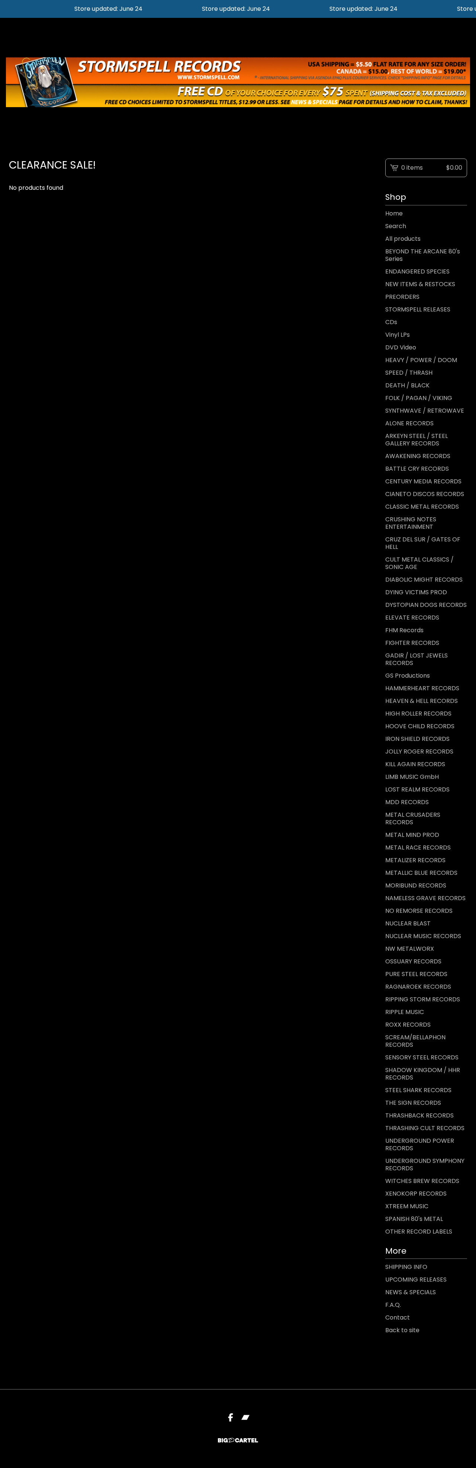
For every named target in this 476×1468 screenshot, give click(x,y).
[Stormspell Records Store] (238, 82)
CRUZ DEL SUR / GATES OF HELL (422, 543)
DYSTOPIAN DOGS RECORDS (426, 605)
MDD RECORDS (407, 802)
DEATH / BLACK (407, 385)
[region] (238, 9)
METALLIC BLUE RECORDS (421, 873)
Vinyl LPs (397, 334)
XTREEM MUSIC (406, 1206)
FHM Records (404, 630)
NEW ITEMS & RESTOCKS (420, 284)
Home (394, 213)
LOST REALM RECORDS (417, 789)
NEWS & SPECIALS (410, 1292)
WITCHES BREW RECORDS (422, 1181)
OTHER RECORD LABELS (418, 1231)
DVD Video (400, 347)
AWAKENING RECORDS (417, 456)
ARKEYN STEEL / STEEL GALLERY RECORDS (416, 440)
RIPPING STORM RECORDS (422, 999)
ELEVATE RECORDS (412, 617)
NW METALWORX (409, 948)
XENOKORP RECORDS (416, 1193)
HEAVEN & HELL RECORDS (421, 701)
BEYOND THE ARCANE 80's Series (422, 255)
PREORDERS (402, 296)
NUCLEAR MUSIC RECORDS (423, 936)
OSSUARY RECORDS (413, 961)
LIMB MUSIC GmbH (412, 777)
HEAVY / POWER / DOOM (421, 360)
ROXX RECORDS (408, 1024)
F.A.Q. (393, 1305)
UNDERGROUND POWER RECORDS (419, 1144)
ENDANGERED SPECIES (417, 271)
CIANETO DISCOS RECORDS (424, 494)
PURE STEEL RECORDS (416, 974)
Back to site (402, 1330)
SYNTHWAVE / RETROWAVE (424, 410)
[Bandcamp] (245, 1417)
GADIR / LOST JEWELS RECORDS (416, 659)
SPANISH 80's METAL (414, 1219)
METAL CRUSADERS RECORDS (412, 818)
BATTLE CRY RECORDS (417, 468)
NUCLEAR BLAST (408, 923)
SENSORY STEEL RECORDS (422, 1057)
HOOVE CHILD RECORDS (419, 726)
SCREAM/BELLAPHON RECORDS (415, 1041)
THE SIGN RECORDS (413, 1102)
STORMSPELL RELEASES (417, 309)
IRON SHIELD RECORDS (417, 739)
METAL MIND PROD (412, 835)
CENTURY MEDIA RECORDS (423, 481)
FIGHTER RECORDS (412, 643)
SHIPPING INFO (406, 1267)
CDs (391, 322)
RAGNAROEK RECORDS (418, 986)
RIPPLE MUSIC (404, 1012)
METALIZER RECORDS (415, 860)
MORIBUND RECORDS (415, 885)
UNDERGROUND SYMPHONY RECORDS (424, 1165)
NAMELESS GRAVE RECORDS (425, 898)
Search (395, 226)
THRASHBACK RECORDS (419, 1115)
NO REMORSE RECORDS (419, 910)
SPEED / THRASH (408, 372)
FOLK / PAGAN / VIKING (418, 398)
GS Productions (407, 675)
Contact (397, 1317)
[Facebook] (230, 1417)
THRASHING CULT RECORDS (424, 1128)
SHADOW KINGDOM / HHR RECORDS (422, 1074)
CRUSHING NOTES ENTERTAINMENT (410, 523)
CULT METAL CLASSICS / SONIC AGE (419, 563)
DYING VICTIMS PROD (416, 592)
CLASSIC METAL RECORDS (422, 506)
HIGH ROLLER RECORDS (418, 713)
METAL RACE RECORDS (418, 847)
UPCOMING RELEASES (416, 1279)
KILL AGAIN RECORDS (415, 764)
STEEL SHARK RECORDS (418, 1090)
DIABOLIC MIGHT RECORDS (424, 579)
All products (403, 238)
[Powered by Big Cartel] (238, 1440)
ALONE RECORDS (409, 423)
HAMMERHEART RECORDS (422, 688)
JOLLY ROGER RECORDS (419, 751)
